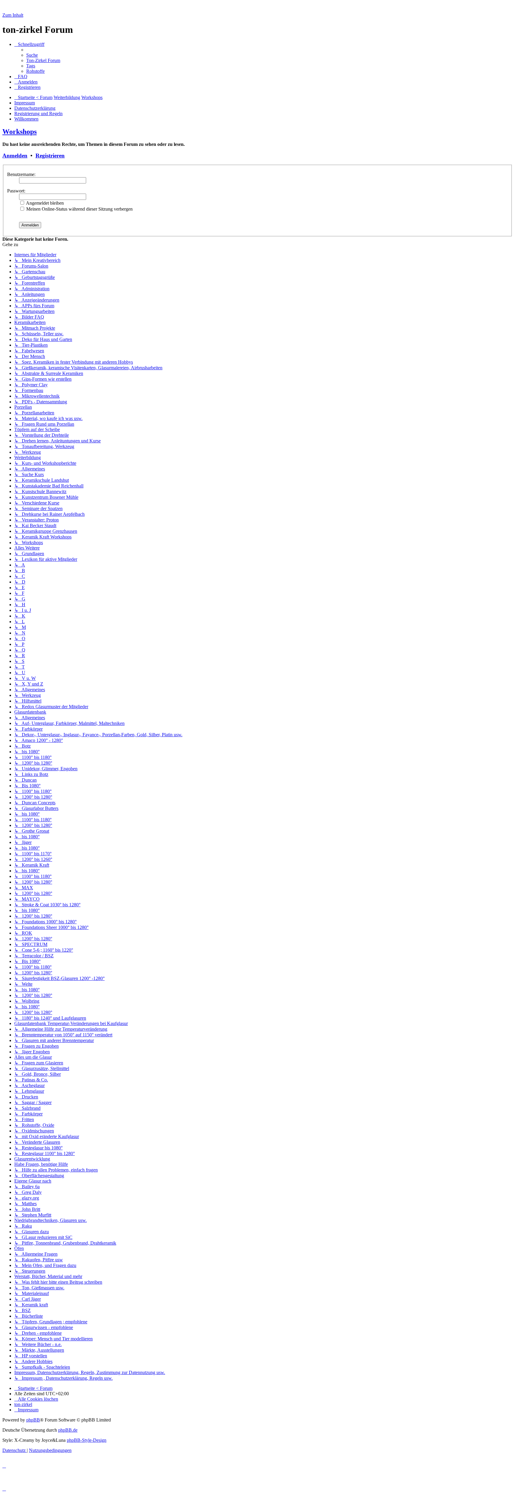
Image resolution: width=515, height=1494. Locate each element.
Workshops (19, 131)
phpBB (33, 1419)
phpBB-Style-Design (86, 1440)
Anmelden (14, 155)
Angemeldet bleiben (44, 203)
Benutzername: (21, 174)
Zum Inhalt (12, 15)
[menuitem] (32, 55)
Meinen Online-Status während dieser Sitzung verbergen (79, 209)
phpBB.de (67, 1430)
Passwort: (16, 190)
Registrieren (50, 155)
